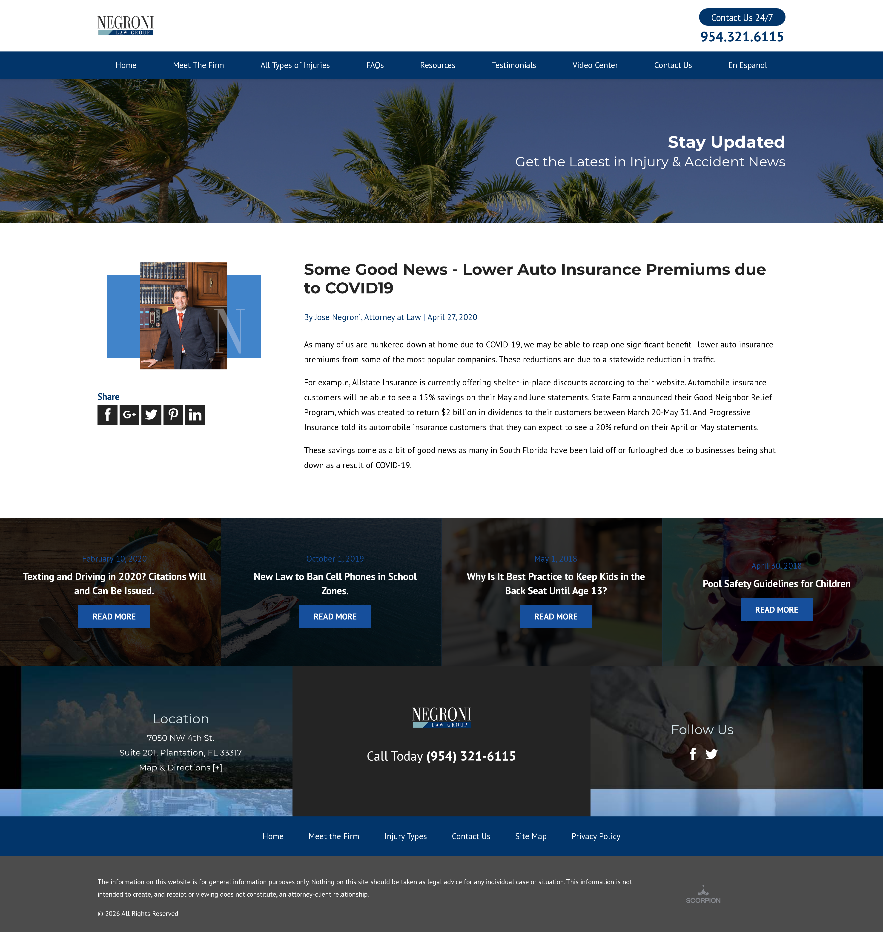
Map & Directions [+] (181, 767)
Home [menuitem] (126, 65)
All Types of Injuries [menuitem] (295, 65)
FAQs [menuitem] (375, 65)
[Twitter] (711, 755)
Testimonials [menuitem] (514, 65)
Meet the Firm (334, 836)
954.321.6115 (742, 36)
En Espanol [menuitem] (747, 65)
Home (273, 836)
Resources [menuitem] (438, 65)
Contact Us (471, 836)
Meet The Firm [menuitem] (198, 65)
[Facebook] (693, 755)
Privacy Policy (596, 836)
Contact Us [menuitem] (673, 65)
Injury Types (405, 836)
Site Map (531, 836)
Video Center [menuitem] (595, 65)
